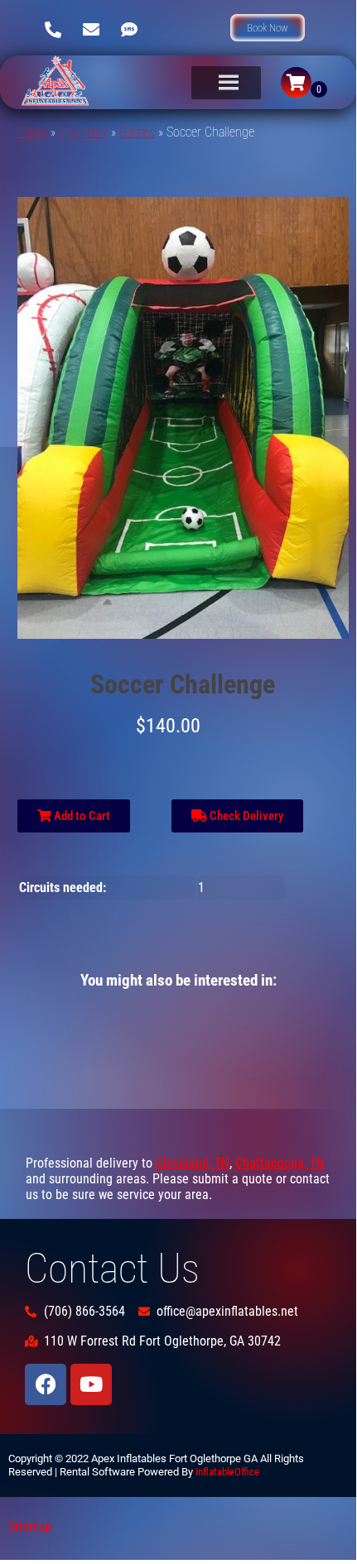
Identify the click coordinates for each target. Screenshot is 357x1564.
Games (137, 132)
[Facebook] (45, 1384)
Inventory (83, 132)
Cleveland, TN (192, 1163)
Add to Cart (80, 815)
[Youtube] (91, 1384)
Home (32, 132)
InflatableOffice (227, 1472)
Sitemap (30, 1526)
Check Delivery (245, 815)
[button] (267, 27)
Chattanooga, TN (280, 1163)
